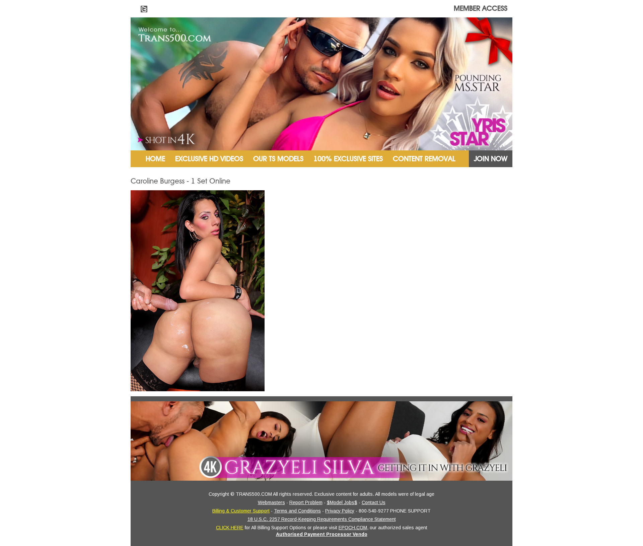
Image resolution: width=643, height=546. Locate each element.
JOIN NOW (490, 159)
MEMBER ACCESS (480, 8)
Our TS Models (278, 159)
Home (155, 159)
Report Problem (306, 502)
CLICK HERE (229, 527)
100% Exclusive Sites (348, 159)
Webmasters (271, 502)
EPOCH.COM (353, 527)
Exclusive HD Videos (209, 159)
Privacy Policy (339, 511)
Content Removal (424, 159)
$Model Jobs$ (342, 502)
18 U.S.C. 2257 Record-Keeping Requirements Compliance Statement (321, 519)
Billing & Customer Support (241, 511)
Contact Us (373, 502)
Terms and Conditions (297, 511)
